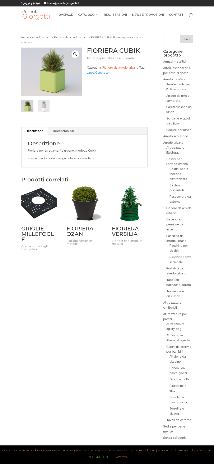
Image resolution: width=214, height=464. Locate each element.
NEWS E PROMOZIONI (148, 14)
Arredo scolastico (175, 136)
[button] (75, 54)
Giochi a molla (179, 379)
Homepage (64, 14)
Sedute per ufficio (178, 130)
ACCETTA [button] (122, 457)
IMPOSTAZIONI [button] (97, 457)
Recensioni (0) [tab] (63, 131)
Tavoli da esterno (178, 420)
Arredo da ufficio (174, 79)
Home (25, 37)
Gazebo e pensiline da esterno (174, 224)
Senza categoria (174, 437)
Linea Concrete (98, 72)
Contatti (176, 14)
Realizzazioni (115, 14)
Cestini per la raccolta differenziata (178, 174)
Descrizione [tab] (34, 131)
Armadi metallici (174, 61)
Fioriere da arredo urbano (71, 37)
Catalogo (86, 14)
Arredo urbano (41, 37)
